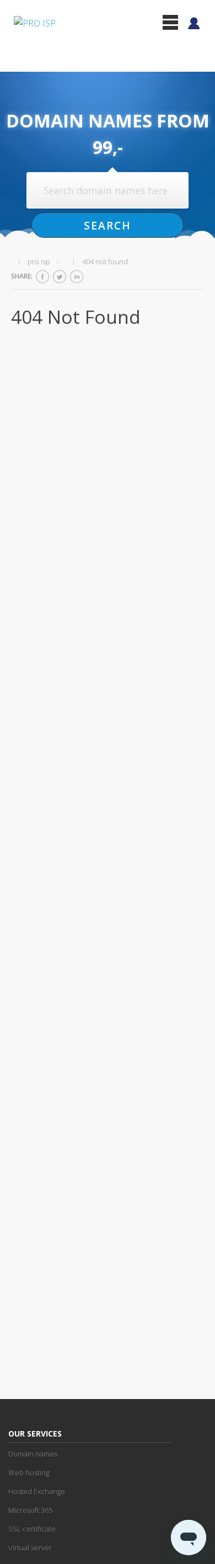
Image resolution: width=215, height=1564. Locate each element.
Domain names (32, 1454)
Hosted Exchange (36, 1491)
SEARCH (107, 225)
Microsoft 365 (30, 1510)
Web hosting (28, 1472)
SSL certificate (32, 1529)
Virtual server (30, 1547)
